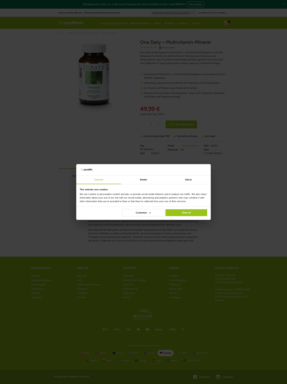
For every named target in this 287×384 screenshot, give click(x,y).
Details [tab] (143, 179)
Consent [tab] (98, 179)
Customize (141, 212)
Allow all (186, 212)
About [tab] (188, 179)
